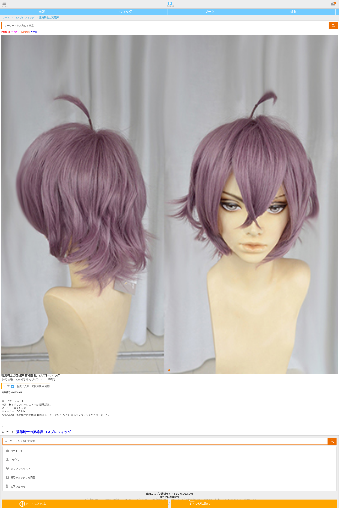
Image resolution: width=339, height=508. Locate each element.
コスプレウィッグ (24, 17)
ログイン (15, 459)
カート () (16, 450)
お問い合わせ (18, 486)
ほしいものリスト (20, 468)
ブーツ (210, 11)
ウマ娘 (34, 32)
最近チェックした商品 (23, 477)
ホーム (6, 17)
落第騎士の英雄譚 (49, 17)
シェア (6, 386)
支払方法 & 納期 (41, 386)
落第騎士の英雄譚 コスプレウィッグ (43, 432)
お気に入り (23, 386)
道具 (293, 11)
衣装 (42, 11)
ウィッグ (125, 11)
